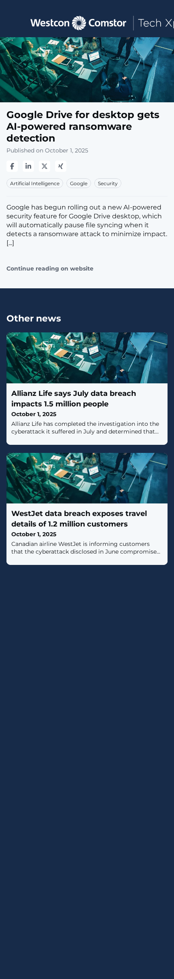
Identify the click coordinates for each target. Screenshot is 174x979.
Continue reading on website (49, 268)
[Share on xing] (60, 166)
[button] (13, 22)
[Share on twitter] (44, 166)
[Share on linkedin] (28, 166)
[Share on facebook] (12, 166)
